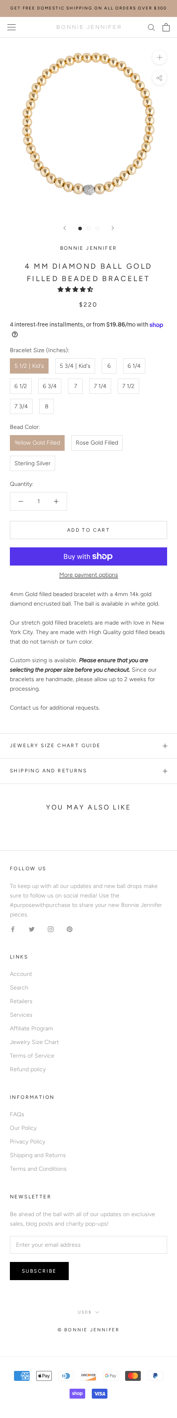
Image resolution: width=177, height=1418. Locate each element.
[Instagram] (51, 928)
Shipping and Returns (48, 771)
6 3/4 (50, 386)
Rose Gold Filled (97, 442)
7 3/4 (21, 406)
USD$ (85, 1312)
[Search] (151, 27)
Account (21, 974)
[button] (76, 289)
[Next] (113, 228)
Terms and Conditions (38, 1168)
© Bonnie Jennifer (88, 1330)
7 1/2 (128, 386)
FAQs (17, 1114)
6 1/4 (134, 365)
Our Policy (23, 1128)
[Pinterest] (69, 928)
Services (21, 1014)
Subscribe (39, 1271)
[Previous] (64, 228)
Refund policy (28, 1069)
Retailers (21, 1001)
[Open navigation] (11, 27)
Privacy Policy (27, 1141)
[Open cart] (166, 27)
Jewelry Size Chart (34, 1042)
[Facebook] (13, 928)
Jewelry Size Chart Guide (55, 745)
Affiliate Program (31, 1028)
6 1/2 (20, 386)
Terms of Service (32, 1055)
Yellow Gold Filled (37, 442)
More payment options (88, 574)
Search (19, 987)
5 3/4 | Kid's (75, 365)
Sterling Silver (32, 463)
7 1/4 (100, 386)
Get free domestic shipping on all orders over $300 (88, 8)
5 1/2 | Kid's (29, 365)
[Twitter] (32, 928)
